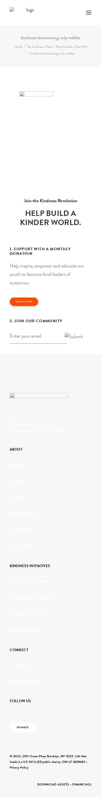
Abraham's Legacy (26, 629)
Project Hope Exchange (31, 597)
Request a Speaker (27, 681)
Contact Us (20, 665)
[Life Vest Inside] (28, 12)
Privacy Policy (19, 767)
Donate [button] (23, 727)
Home (18, 46)
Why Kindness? (24, 513)
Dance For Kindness (28, 581)
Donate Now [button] (24, 301)
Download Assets (53, 784)
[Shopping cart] (72, 12)
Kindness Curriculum (29, 613)
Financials (81, 784)
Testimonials (21, 529)
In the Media (21, 545)
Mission (17, 464)
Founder (17, 497)
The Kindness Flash (39, 46)
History (16, 480)
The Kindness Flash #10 (71, 46)
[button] (88, 12)
